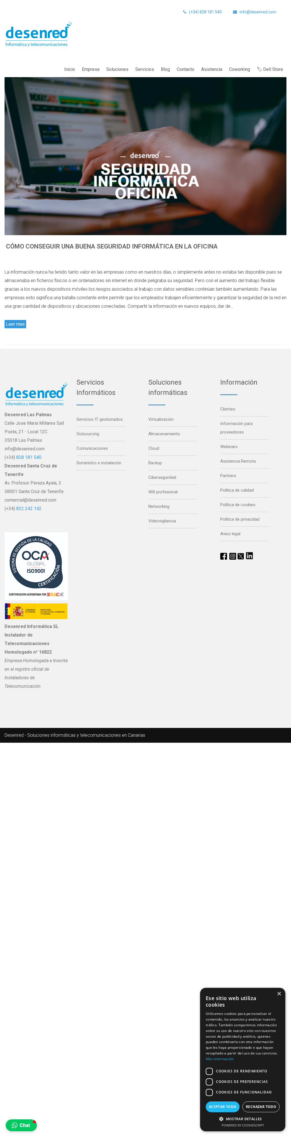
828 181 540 (28, 457)
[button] (21, 1125)
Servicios (144, 69)
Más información (220, 1058)
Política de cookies (237, 504)
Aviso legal (230, 533)
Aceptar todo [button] (223, 1106)
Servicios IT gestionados (99, 419)
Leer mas (15, 324)
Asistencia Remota (238, 461)
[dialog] (242, 1059)
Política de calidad (237, 490)
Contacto (185, 69)
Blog (165, 69)
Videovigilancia (162, 521)
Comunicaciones (92, 448)
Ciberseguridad (162, 477)
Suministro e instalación (98, 462)
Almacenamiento (164, 433)
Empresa (90, 69)
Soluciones (117, 69)
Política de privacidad (239, 519)
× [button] (279, 994)
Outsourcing (87, 433)
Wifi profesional (163, 491)
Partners (228, 475)
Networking (158, 506)
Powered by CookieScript (243, 1125)
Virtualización (161, 419)
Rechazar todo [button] (261, 1106)
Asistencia (211, 69)
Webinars (229, 446)
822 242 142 (28, 508)
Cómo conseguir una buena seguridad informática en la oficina (112, 246)
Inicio (69, 69)
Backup (155, 462)
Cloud (153, 448)
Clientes (227, 409)
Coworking (239, 69)
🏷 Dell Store (270, 69)
